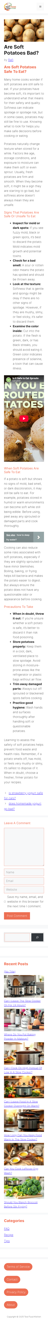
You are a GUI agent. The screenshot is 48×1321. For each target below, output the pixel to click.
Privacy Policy (16, 1292)
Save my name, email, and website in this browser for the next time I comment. (25, 901)
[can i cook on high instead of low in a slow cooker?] (24, 1054)
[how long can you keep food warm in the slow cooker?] (24, 1121)
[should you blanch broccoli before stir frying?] (24, 1188)
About (11, 1304)
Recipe (8, 1235)
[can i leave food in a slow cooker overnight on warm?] (24, 1087)
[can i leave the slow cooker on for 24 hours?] (24, 987)
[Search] (37, 937)
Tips (7, 1241)
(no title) (10, 971)
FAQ (6, 1228)
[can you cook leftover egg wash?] (24, 1155)
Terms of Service (18, 1266)
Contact (12, 1279)
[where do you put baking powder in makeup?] (24, 1020)
